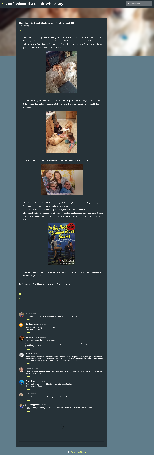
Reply (27, 320)
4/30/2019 (43, 404)
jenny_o (28, 353)
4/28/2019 (33, 394)
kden (27, 394)
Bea (26, 313)
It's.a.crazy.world (32, 337)
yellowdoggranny (32, 405)
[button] (20, 30)
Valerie (28, 368)
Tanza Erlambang (32, 381)
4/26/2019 (32, 313)
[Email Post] (20, 294)
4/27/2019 (35, 368)
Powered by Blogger (78, 452)
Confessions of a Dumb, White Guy (34, 4)
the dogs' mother (32, 324)
